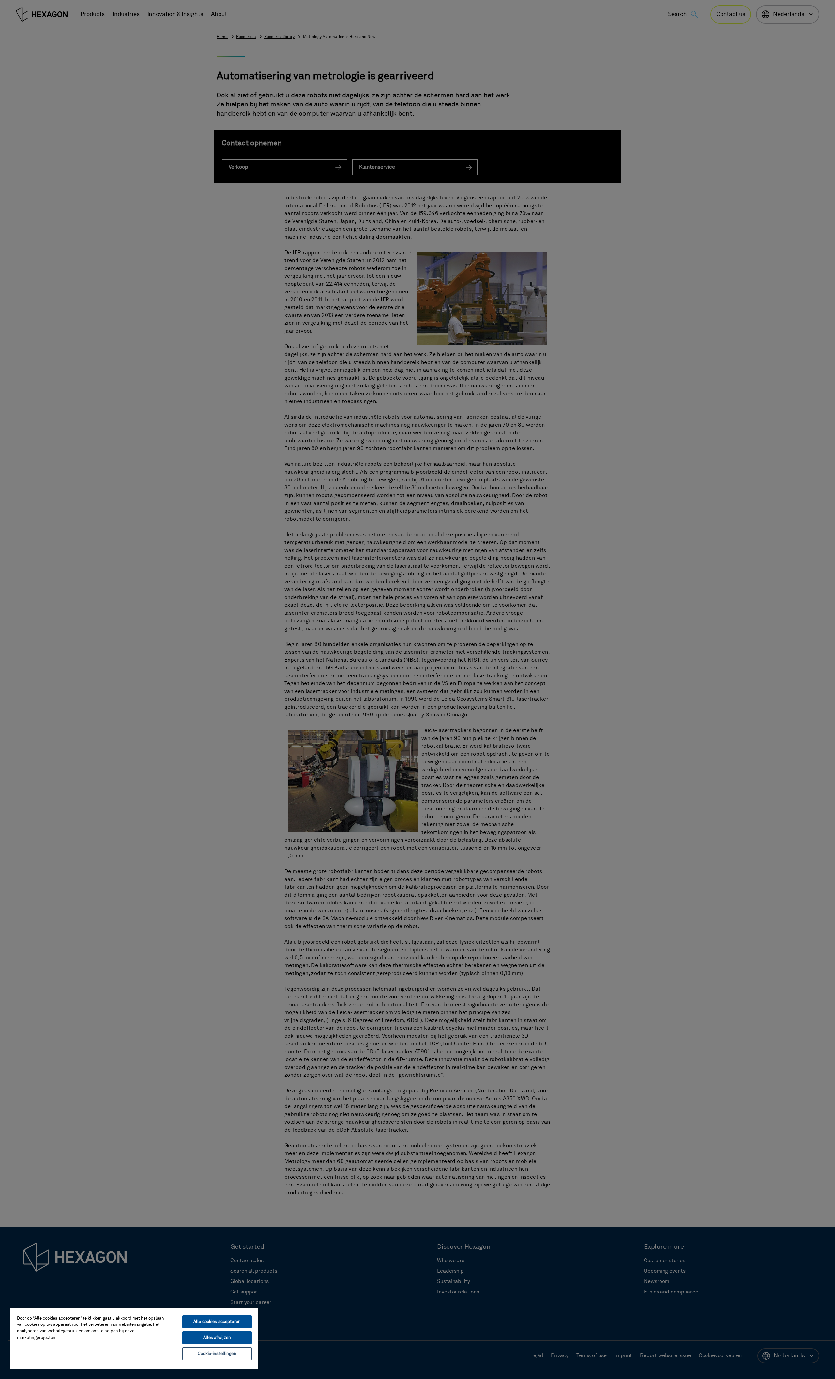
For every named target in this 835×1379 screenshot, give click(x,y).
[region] (134, 1338)
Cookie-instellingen (217, 1354)
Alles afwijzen (217, 1338)
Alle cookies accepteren (217, 1322)
